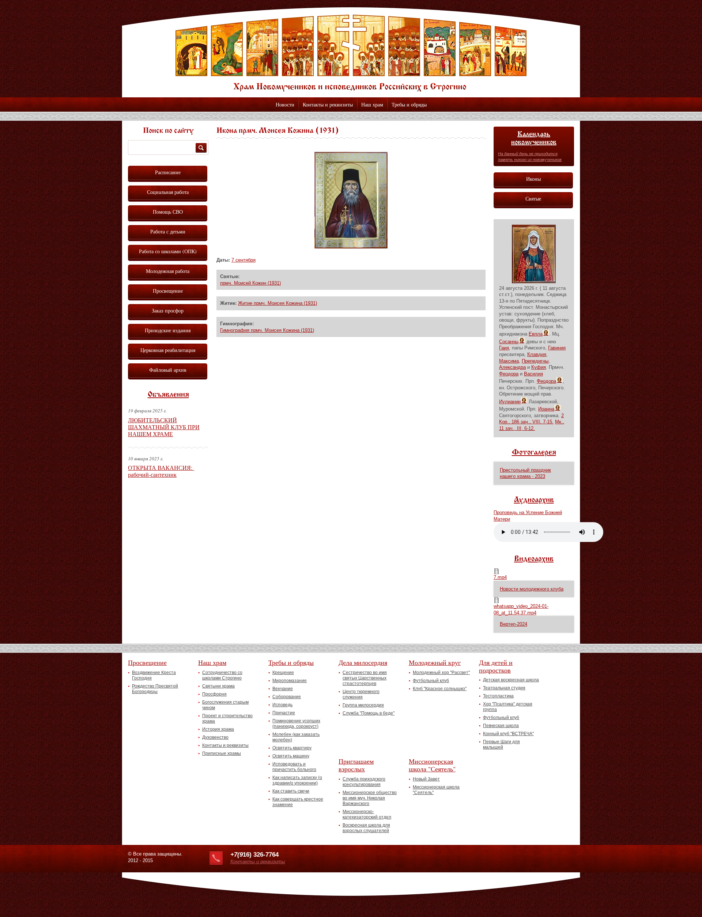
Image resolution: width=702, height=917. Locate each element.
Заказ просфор (168, 310)
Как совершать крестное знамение (297, 802)
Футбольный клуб (431, 680)
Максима (509, 361)
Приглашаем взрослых (356, 765)
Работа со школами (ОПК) (168, 251)
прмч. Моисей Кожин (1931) (250, 283)
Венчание (282, 688)
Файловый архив (167, 369)
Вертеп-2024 (513, 624)
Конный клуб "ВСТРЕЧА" (508, 733)
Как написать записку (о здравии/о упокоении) (297, 780)
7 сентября (243, 260)
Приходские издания (167, 330)
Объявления (168, 394)
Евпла (536, 334)
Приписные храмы (221, 753)
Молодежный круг (435, 662)
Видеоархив (534, 559)
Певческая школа (501, 725)
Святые (533, 198)
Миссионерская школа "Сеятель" (432, 765)
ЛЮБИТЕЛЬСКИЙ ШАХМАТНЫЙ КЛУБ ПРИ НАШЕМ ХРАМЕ (164, 426)
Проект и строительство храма (227, 718)
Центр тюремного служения (361, 694)
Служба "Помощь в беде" (369, 713)
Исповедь (282, 704)
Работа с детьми (167, 231)
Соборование (286, 696)
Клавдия (536, 354)
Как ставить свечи (290, 791)
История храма (218, 729)
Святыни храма (218, 686)
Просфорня (214, 694)
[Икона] (534, 281)
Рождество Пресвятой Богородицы (155, 689)
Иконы (533, 178)
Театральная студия (504, 687)
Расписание (168, 172)
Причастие (283, 712)
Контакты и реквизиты (328, 104)
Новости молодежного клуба (531, 589)
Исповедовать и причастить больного (294, 766)
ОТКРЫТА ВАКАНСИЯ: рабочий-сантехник (161, 471)
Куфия (538, 367)
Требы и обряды (409, 104)
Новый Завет (426, 779)
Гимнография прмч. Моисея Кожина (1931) (267, 330)
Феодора (508, 374)
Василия (533, 374)
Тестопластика (498, 696)
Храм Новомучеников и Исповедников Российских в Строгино (351, 53)
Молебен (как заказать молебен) (296, 737)
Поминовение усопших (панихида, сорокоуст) (296, 723)
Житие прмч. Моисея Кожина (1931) (277, 303)
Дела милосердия (363, 662)
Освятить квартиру (292, 748)
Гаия (504, 348)
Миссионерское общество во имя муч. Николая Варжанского (370, 798)
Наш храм (372, 104)
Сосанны (508, 341)
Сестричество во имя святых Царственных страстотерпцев (365, 678)
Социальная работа (168, 191)
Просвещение (168, 290)
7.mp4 (500, 577)
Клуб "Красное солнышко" (440, 688)
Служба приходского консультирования (364, 781)
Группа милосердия (363, 705)
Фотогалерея (534, 452)
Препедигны (535, 361)
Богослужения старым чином (225, 705)
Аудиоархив (534, 500)
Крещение (283, 672)
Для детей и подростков (496, 666)
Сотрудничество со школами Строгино (222, 675)
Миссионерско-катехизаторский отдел (367, 814)
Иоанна (546, 409)
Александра (512, 367)
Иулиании (510, 401)
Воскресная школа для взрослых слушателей (366, 828)
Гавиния (557, 348)
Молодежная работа (167, 270)
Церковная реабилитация (167, 350)
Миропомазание (289, 680)
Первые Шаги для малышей (501, 744)
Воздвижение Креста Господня (154, 675)
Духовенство (215, 737)
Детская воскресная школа (511, 679)
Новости (285, 104)
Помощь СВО (168, 211)
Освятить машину (290, 756)
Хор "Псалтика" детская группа (507, 706)
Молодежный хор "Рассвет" (441, 672)
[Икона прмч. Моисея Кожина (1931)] (351, 247)
